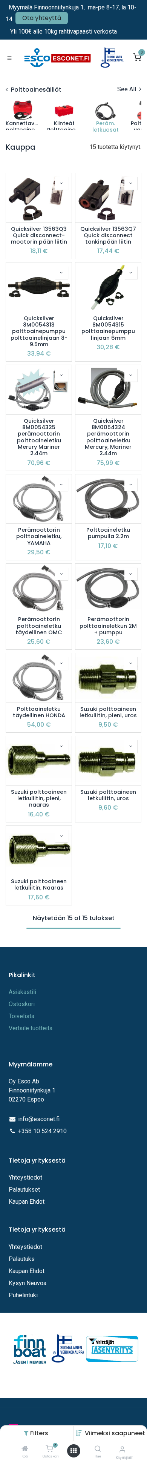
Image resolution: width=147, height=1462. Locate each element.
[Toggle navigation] (9, 58)
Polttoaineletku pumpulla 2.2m (108, 533)
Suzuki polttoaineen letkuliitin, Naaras (39, 884)
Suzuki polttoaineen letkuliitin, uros (108, 795)
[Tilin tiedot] (122, 1449)
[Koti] (24, 1449)
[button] (115, 1433)
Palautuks (22, 1259)
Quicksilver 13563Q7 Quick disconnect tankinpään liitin (108, 235)
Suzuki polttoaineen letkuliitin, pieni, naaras (39, 798)
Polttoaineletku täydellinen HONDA (39, 712)
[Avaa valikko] (73, 1451)
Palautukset (24, 1189)
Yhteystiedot (26, 1177)
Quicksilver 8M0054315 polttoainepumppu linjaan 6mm (108, 328)
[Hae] (97, 1449)
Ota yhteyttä (41, 18)
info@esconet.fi (39, 1119)
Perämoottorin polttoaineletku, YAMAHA (38, 536)
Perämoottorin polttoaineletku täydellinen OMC (38, 626)
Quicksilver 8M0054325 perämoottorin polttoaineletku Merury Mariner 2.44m (39, 437)
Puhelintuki (23, 1295)
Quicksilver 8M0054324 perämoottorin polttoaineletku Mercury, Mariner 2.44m (108, 437)
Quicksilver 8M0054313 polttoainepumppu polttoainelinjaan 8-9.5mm (39, 331)
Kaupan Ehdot (26, 1201)
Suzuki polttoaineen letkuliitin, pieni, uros (108, 712)
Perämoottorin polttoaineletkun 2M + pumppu (108, 626)
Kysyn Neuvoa (27, 1283)
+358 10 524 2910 (42, 1131)
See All (127, 89)
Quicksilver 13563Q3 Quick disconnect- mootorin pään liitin (39, 235)
